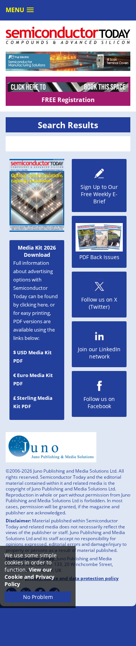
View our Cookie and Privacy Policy (29, 577)
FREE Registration (68, 100)
